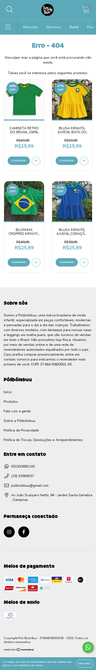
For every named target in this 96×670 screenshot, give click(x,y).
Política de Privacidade (21, 430)
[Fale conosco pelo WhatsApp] (88, 647)
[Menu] (8, 27)
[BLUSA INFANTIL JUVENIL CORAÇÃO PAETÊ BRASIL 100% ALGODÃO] (84, 262)
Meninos (54, 27)
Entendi (84, 663)
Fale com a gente (17, 411)
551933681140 (23, 466)
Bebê (74, 27)
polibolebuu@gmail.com (29, 485)
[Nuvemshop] (19, 650)
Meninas (30, 27)
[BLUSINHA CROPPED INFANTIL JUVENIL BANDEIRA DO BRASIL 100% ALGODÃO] (36, 262)
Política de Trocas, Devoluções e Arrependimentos (43, 440)
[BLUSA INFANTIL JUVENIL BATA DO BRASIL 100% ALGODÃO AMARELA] (84, 161)
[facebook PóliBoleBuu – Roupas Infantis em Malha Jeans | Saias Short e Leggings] (23, 531)
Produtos (11, 401)
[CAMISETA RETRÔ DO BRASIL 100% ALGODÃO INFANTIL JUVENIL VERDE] (36, 161)
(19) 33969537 (22, 476)
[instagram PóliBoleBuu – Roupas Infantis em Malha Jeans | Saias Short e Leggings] (9, 531)
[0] (86, 11)
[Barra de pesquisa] (10, 9)
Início (8, 392)
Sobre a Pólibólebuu (19, 420)
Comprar (18, 160)
